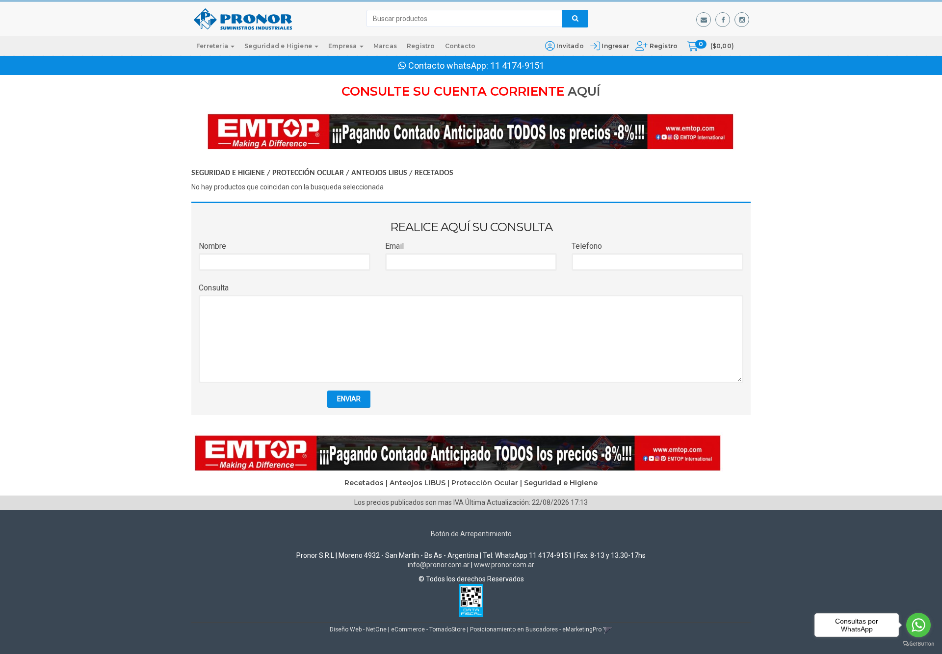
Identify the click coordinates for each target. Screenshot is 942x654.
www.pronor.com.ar (504, 565)
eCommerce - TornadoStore (428, 629)
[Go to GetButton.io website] (918, 644)
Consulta (214, 287)
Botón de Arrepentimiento (471, 534)
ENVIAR (349, 399)
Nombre (212, 246)
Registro (663, 46)
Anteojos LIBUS (379, 173)
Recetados (434, 173)
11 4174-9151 (517, 65)
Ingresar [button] (615, 46)
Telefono (587, 246)
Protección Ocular (308, 173)
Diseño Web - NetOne (358, 629)
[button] (703, 19)
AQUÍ (584, 91)
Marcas (385, 46)
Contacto (460, 46)
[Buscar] (575, 18)
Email (394, 246)
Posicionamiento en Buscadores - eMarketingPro (536, 629)
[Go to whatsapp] (918, 625)
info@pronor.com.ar (439, 565)
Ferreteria (213, 46)
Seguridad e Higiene (279, 46)
